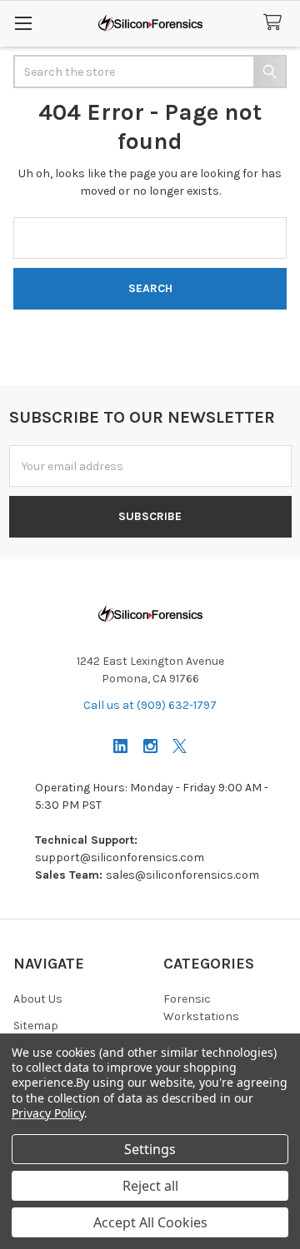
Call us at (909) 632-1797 (150, 705)
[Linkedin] (120, 746)
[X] (179, 746)
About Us (37, 999)
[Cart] (276, 23)
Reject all (150, 1186)
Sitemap (35, 1026)
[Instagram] (150, 746)
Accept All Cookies (150, 1222)
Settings (150, 1149)
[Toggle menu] (23, 23)
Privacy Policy (48, 1113)
